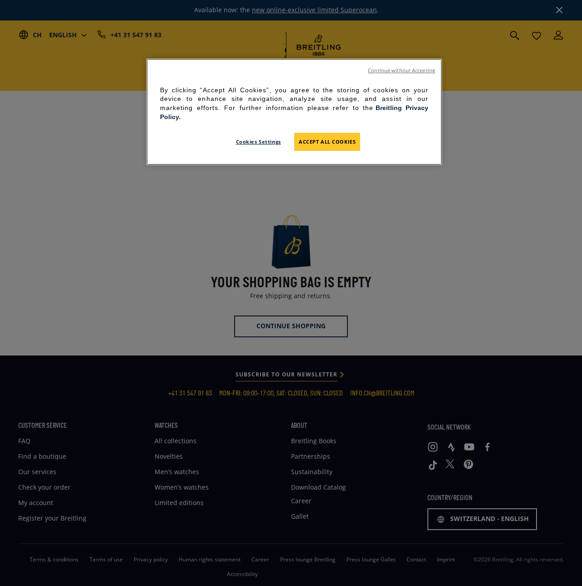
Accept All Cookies (327, 141)
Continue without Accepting (401, 70)
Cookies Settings (258, 141)
